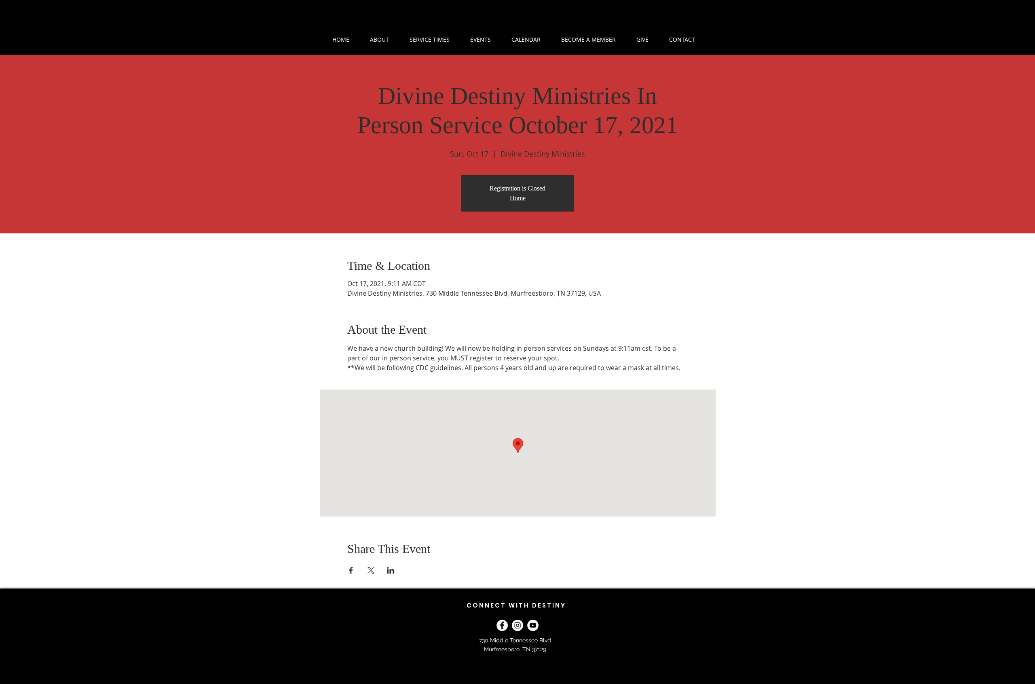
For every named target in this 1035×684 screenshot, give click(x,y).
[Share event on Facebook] (351, 570)
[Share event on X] (371, 570)
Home (518, 198)
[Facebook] (502, 625)
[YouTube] (533, 625)
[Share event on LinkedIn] (391, 570)
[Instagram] (517, 625)
